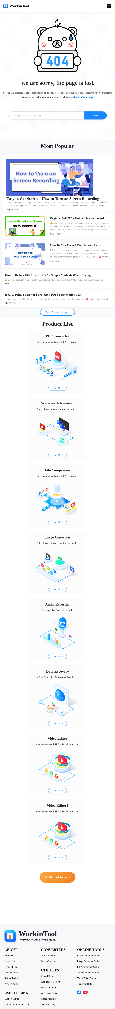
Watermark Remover (50, 993)
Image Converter (49, 961)
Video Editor (47, 976)
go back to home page (82, 97)
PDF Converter (48, 955)
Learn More (58, 388)
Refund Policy (11, 978)
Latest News (10, 961)
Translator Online (85, 984)
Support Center (11, 999)
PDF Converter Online (88, 955)
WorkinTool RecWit (50, 982)
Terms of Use (10, 967)
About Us (9, 955)
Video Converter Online (88, 972)
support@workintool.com (16, 1004)
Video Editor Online (86, 978)
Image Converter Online (88, 961)
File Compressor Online (88, 967)
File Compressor (48, 987)
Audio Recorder (48, 999)
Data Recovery (48, 1004)
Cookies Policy (11, 972)
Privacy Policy (11, 984)
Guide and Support (57, 877)
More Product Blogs (56, 312)
